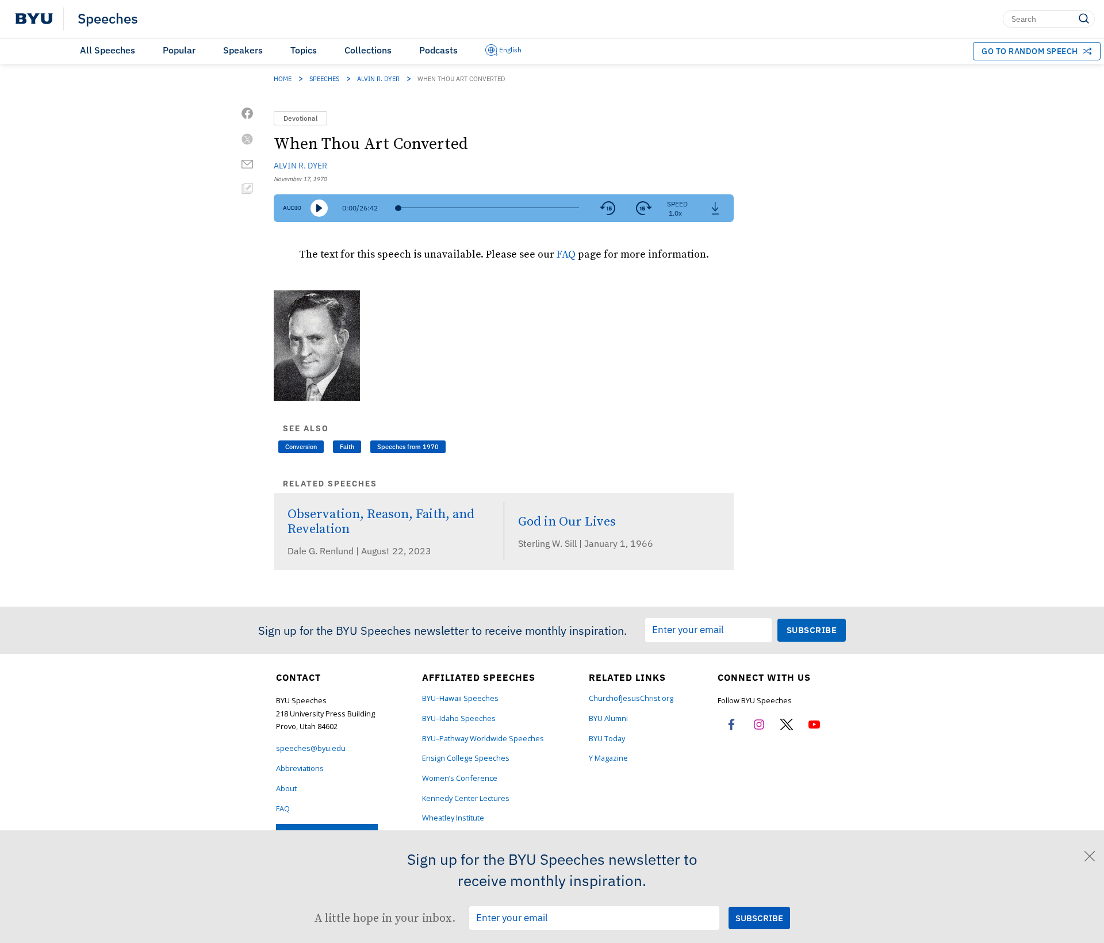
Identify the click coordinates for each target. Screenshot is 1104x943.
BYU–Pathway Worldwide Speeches (483, 738)
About (286, 788)
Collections (368, 50)
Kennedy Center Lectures (465, 798)
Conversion (301, 447)
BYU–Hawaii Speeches (460, 698)
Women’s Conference (459, 778)
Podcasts (438, 50)
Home (283, 79)
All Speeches (107, 50)
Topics (303, 50)
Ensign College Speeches (465, 758)
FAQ (566, 254)
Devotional (300, 118)
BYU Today (607, 738)
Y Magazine (608, 758)
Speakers (243, 50)
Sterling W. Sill (548, 543)
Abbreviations (300, 768)
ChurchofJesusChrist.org (631, 698)
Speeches (108, 19)
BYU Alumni (608, 718)
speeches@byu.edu (311, 748)
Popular (179, 50)
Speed (677, 204)
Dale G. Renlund (322, 551)
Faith (347, 447)
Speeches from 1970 (408, 447)
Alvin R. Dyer (378, 79)
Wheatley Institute (453, 818)
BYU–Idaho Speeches (459, 718)
